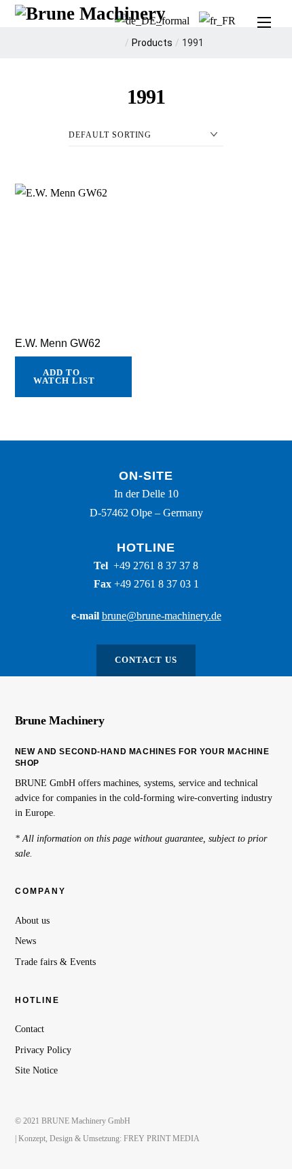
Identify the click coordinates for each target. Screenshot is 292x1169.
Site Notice (36, 1070)
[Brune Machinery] (90, 12)
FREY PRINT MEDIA (162, 1138)
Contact (29, 1029)
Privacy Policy (43, 1050)
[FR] (217, 20)
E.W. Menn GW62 (58, 343)
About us (32, 921)
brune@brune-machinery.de (161, 615)
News (25, 941)
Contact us (146, 660)
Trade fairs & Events (55, 962)
